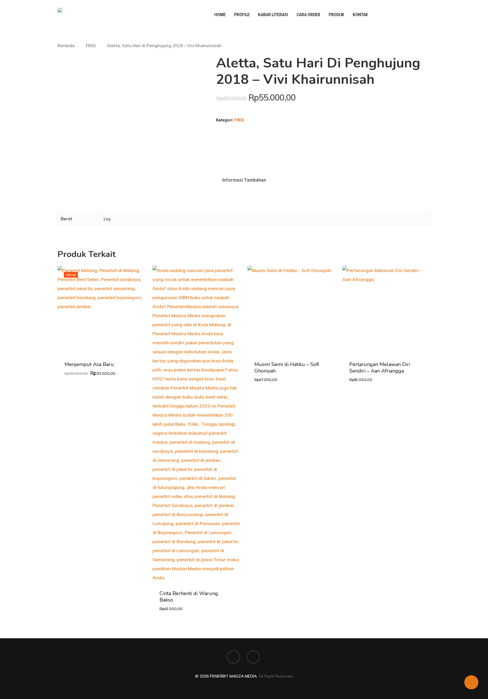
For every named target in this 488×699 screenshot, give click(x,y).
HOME (220, 14)
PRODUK (336, 14)
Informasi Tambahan (244, 180)
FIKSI (91, 45)
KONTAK (360, 14)
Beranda (66, 45)
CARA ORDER (308, 14)
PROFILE (242, 14)
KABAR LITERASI (273, 14)
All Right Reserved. (276, 676)
